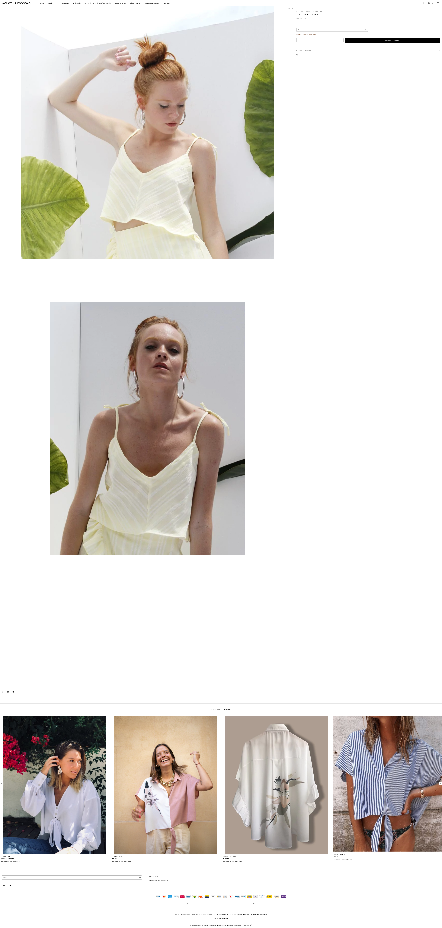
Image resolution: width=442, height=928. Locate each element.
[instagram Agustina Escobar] (4, 885)
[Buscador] (424, 3)
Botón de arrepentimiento (259, 914)
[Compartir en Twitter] (8, 692)
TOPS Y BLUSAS (305, 11)
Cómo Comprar (135, 3)
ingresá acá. (245, 914)
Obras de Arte (64, 3)
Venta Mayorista (120, 3)
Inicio (42, 3)
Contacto (167, 3)
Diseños (51, 3)
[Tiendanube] (221, 919)
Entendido (247, 925)
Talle (298, 26)
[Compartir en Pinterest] (13, 692)
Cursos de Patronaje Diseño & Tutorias (97, 3)
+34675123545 (153, 876)
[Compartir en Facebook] (3, 692)
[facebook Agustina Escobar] (10, 885)
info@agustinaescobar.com (158, 880)
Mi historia (76, 3)
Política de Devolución (152, 3)
